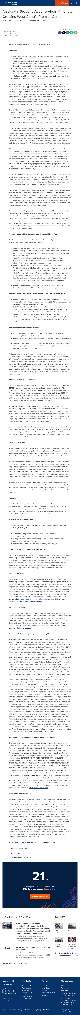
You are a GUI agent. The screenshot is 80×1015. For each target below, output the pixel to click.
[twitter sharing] (64, 33)
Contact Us (6, 998)
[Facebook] (6, 1001)
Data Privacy (65, 990)
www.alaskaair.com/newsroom (30, 601)
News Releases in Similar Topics (65, 953)
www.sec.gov (36, 775)
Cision (67, 1012)
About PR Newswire (48, 986)
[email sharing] (76, 33)
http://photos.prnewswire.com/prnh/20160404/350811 (35, 842)
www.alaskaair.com (16, 599)
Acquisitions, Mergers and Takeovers (72, 947)
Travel (69, 931)
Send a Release (62, 3)
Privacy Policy (17, 1010)
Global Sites (46, 995)
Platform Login (65, 988)
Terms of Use (6, 1010)
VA (28, 87)
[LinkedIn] (3, 1001)
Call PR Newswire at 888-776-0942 (11, 990)
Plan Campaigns (27, 988)
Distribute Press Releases (27, 993)
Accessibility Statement (49, 992)
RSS (52, 1010)
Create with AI (26, 990)
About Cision (46, 988)
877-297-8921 (67, 1005)
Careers (44, 990)
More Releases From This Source (13, 963)
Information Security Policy (32, 1010)
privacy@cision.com (69, 1000)
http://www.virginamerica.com (20, 857)
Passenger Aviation (58, 946)
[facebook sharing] (60, 33)
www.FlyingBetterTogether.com (20, 528)
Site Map (46, 1010)
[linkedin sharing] (68, 33)
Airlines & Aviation (58, 932)
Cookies (6, 1012)
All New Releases (66, 986)
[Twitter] (8, 1001)
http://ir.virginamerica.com (38, 788)
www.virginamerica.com (21, 628)
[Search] (77, 3)
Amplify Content (27, 998)
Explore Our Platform (29, 986)
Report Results (27, 996)
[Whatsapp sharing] (72, 33)
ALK (31, 84)
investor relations (49, 565)
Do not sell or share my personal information (68, 994)
